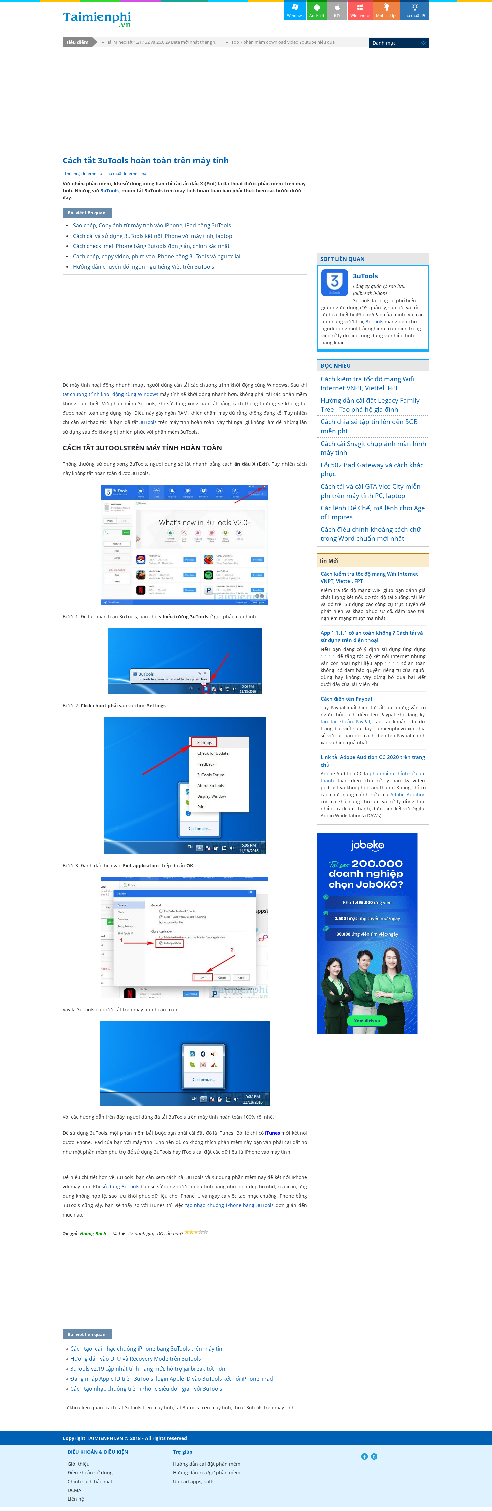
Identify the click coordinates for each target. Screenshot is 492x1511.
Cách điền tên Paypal (346, 698)
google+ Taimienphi (374, 1456)
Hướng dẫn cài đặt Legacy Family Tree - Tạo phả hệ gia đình (370, 405)
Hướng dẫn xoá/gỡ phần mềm (206, 1472)
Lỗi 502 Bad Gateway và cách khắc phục (372, 469)
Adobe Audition (408, 794)
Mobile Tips (386, 15)
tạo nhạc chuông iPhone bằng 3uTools (229, 1205)
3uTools (110, 190)
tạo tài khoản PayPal (345, 721)
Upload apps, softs (194, 1481)
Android (316, 15)
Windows (295, 15)
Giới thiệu (79, 1464)
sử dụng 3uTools (121, 1186)
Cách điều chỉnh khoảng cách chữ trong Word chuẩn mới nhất (371, 534)
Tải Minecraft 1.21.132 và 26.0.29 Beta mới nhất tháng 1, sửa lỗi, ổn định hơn (159, 43)
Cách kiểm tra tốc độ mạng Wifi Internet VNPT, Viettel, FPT (367, 383)
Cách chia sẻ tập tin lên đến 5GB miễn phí (369, 426)
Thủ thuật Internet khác (126, 173)
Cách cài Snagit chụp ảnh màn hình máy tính (373, 448)
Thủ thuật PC (415, 15)
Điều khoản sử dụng (90, 1472)
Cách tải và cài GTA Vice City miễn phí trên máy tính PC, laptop (371, 491)
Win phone (360, 15)
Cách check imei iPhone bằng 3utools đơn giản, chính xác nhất (151, 246)
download (97, 19)
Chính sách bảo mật (90, 1481)
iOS (337, 15)
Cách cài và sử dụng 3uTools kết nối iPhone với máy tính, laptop (152, 236)
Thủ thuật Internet (81, 173)
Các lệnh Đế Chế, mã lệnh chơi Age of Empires (373, 512)
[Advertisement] (246, 98)
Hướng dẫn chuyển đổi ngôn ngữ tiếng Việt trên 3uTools (143, 266)
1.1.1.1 (328, 656)
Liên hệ (76, 1499)
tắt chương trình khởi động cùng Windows (110, 394)
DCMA (74, 1490)
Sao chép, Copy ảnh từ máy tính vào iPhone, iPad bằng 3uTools (152, 225)
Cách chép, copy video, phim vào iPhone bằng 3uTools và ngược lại (156, 256)
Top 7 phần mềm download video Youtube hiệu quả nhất (280, 43)
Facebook (364, 1456)
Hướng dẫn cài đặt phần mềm (206, 1464)
